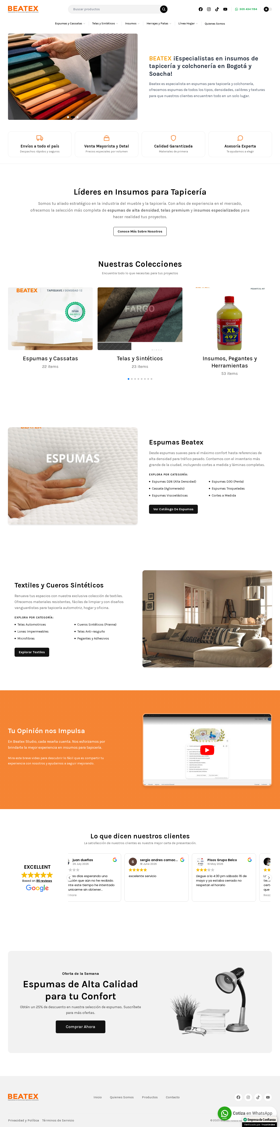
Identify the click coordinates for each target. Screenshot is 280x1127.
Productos (150, 1097)
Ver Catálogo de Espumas (173, 509)
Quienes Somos (215, 23)
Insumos (131, 23)
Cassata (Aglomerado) (168, 488)
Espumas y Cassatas (68, 23)
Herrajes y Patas (157, 23)
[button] (269, 878)
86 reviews (44, 881)
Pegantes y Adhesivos (93, 638)
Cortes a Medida (224, 495)
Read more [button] (216, 895)
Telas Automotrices (31, 624)
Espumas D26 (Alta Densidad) (174, 481)
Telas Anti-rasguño (91, 631)
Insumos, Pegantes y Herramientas (230, 362)
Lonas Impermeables (33, 631)
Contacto (173, 1097)
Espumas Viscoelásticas (170, 495)
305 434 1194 (248, 9)
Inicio (97, 1097)
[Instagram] (209, 9)
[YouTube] (225, 9)
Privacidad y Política (23, 1120)
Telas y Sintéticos (103, 23)
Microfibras (26, 638)
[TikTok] (217, 9)
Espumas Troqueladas (228, 488)
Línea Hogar (186, 23)
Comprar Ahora (80, 1026)
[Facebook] (201, 9)
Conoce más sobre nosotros (140, 231)
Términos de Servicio (58, 1120)
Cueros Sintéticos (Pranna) (96, 624)
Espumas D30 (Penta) (228, 481)
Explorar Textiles (32, 652)
